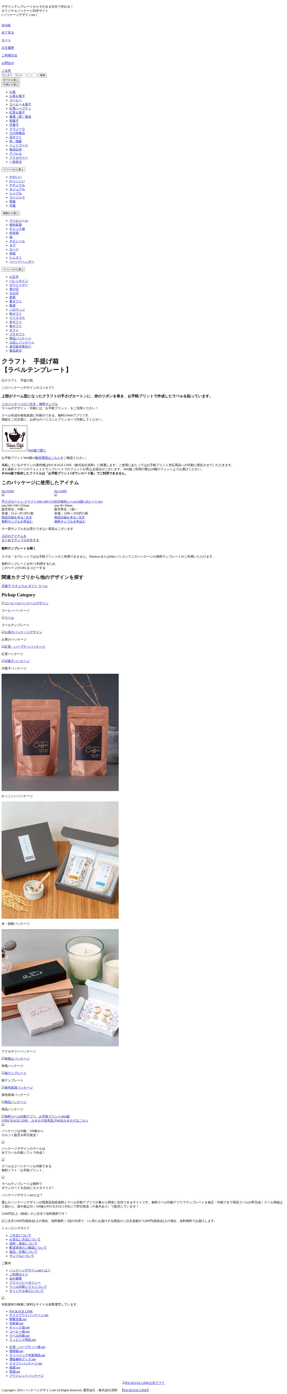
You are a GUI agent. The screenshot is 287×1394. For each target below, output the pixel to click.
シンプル (15, 193)
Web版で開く (37, 450)
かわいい (15, 177)
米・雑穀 (15, 141)
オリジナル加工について (26, 1291)
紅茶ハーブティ (20, 108)
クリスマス (17, 317)
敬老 (12, 305)
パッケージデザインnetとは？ (30, 1270)
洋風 (12, 205)
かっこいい (17, 181)
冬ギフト (15, 322)
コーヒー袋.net (19, 1331)
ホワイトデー (18, 285)
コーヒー (15, 100)
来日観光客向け (20, 346)
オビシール (17, 241)
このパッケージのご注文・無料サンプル (30, 404)
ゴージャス (17, 197)
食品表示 (15, 350)
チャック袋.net (19, 1327)
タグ (12, 245)
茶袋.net (14, 1371)
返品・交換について (23, 1251)
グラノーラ (17, 129)
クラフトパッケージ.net (25, 1363)
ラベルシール (18, 220)
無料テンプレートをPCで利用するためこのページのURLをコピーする (28, 566)
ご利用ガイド (18, 1274)
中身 (10, 84)
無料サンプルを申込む (17, 521)
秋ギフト (15, 313)
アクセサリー (18, 157)
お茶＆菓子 (17, 96)
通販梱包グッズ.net (22, 1359)
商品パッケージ (20, 338)
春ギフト (15, 326)
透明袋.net (16, 1351)
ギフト (14, 330)
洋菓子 (14, 124)
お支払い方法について (25, 1239)
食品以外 (15, 149)
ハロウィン (17, 309)
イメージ (13, 169)
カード (14, 249)
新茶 (12, 297)
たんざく (15, 257)
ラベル (43, 586)
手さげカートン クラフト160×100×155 (28, 501)
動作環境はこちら (47, 457)
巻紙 (12, 253)
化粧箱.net (16, 1323)
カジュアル (17, 189)
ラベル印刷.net (19, 1335)
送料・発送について (23, 1243)
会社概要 (15, 1278)
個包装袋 (15, 224)
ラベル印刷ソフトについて (28, 1286)
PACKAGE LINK (21, 1311)
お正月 (14, 276)
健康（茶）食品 (20, 116)
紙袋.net (14, 1367)
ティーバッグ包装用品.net (27, 1355)
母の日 (14, 289)
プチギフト (17, 334)
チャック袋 (17, 229)
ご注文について (20, 1235)
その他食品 (17, 133)
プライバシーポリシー (25, 1282)
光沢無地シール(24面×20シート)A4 (78, 501)
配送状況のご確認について (28, 1247)
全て (10, 79)
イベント (13, 269)
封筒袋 (14, 233)
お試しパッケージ (21, 342)
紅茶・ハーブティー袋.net (27, 1347)
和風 (12, 201)
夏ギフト (15, 301)
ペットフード (18, 145)
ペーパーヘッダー (21, 261)
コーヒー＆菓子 (20, 104)
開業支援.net (17, 1319)
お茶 (12, 92)
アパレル (15, 153)
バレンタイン (18, 281)
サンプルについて (21, 1256)
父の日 (14, 293)
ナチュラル (17, 185)
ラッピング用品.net (22, 1339)
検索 (42, 75)
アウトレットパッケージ (26, 1375)
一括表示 (15, 161)
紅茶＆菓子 (17, 112)
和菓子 (14, 120)
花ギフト (15, 137)
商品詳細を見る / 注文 (17, 517)
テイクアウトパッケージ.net (28, 1315)
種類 (10, 213)
